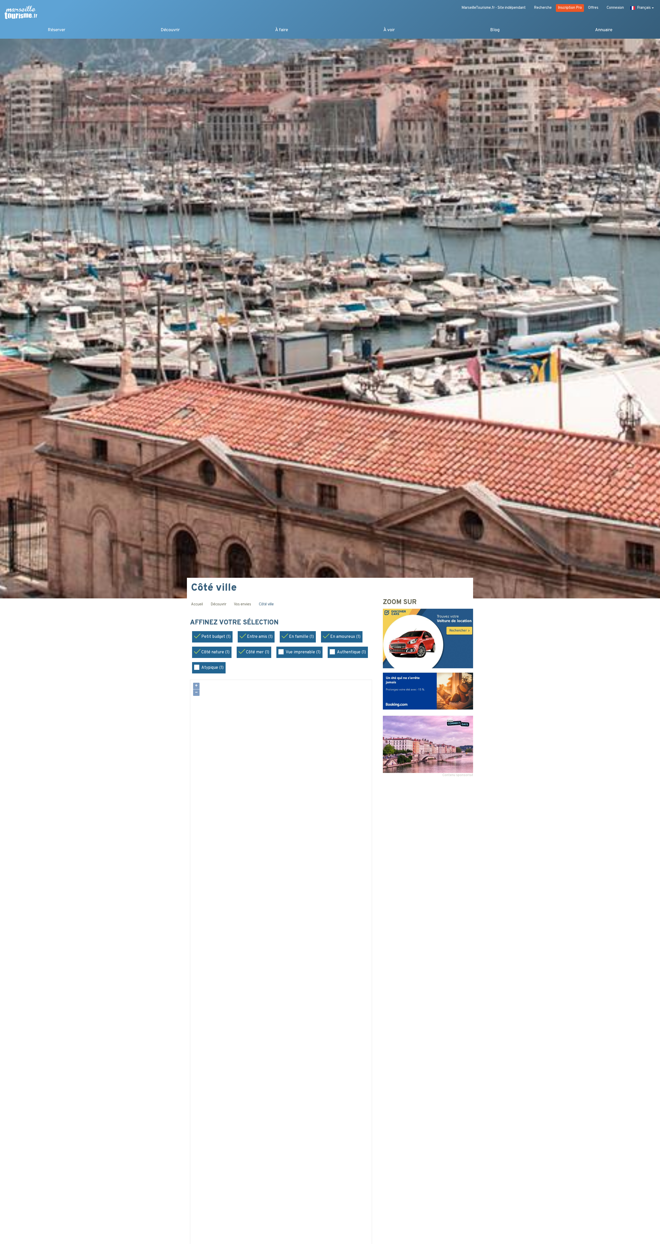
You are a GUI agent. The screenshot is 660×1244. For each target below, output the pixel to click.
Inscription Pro (570, 7)
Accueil (197, 604)
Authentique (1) (351, 652)
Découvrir (170, 30)
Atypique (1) (212, 667)
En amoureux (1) (345, 636)
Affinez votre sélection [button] (235, 623)
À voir (389, 30)
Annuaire (603, 30)
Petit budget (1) (215, 636)
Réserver (56, 30)
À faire (281, 30)
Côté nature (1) (215, 652)
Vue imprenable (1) (303, 652)
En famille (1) (301, 636)
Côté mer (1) (257, 652)
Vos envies (242, 604)
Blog (495, 30)
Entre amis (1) (260, 636)
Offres (593, 7)
